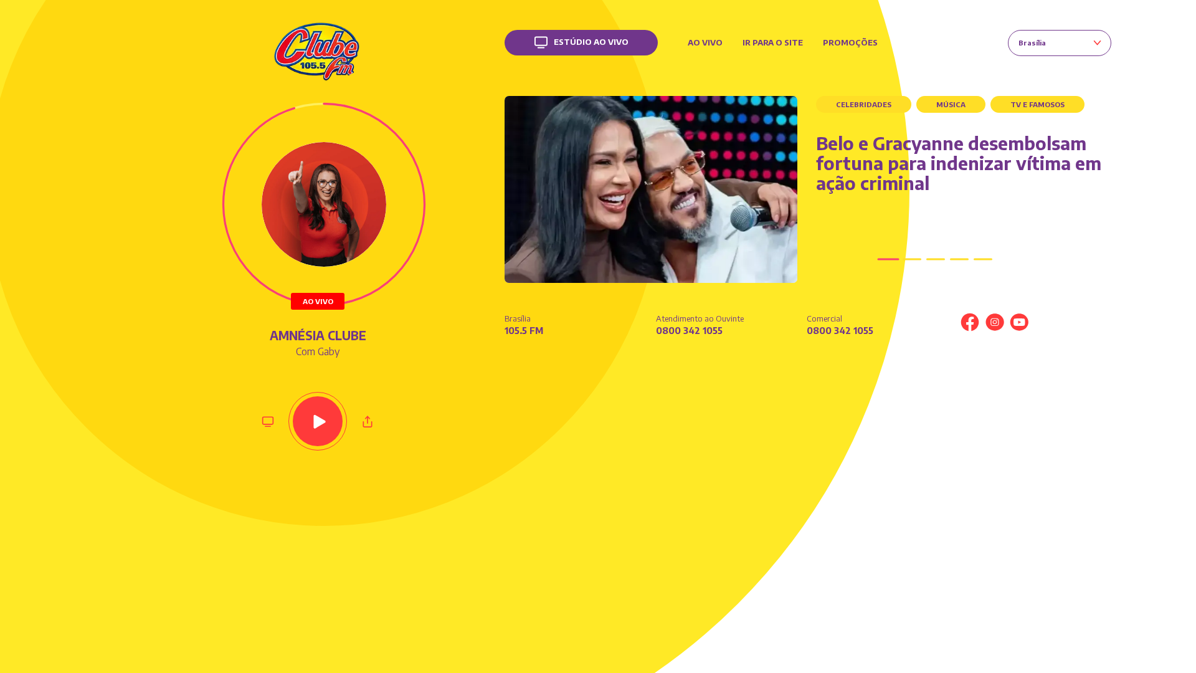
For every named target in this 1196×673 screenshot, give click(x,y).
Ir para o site (773, 42)
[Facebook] (970, 322)
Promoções (850, 42)
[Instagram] (994, 322)
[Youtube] (1019, 322)
